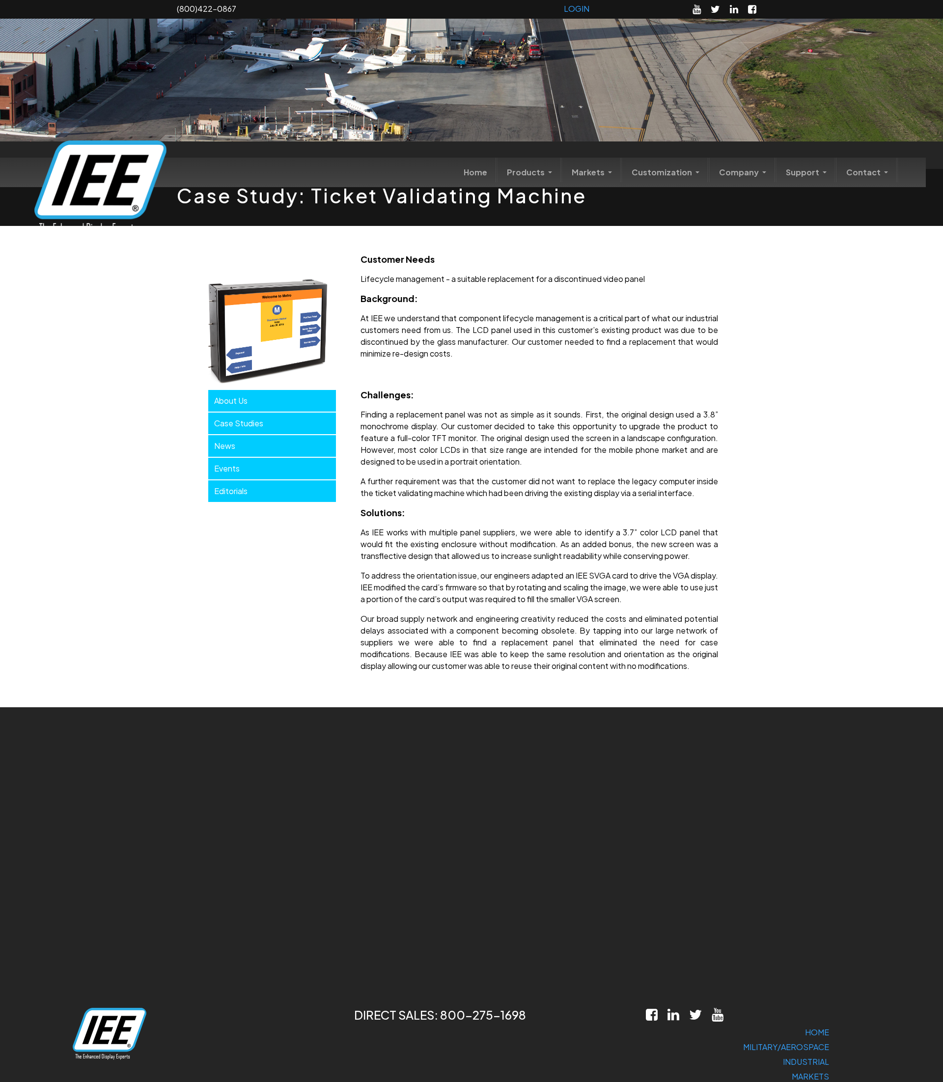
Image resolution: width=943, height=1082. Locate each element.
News (224, 446)
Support (803, 172)
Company (739, 172)
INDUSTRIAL (806, 1061)
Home (475, 172)
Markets (589, 172)
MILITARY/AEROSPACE (786, 1047)
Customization (662, 172)
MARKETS (810, 1076)
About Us (231, 400)
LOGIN (576, 8)
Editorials (231, 491)
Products (526, 172)
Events (227, 468)
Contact (864, 172)
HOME (817, 1032)
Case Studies (238, 423)
